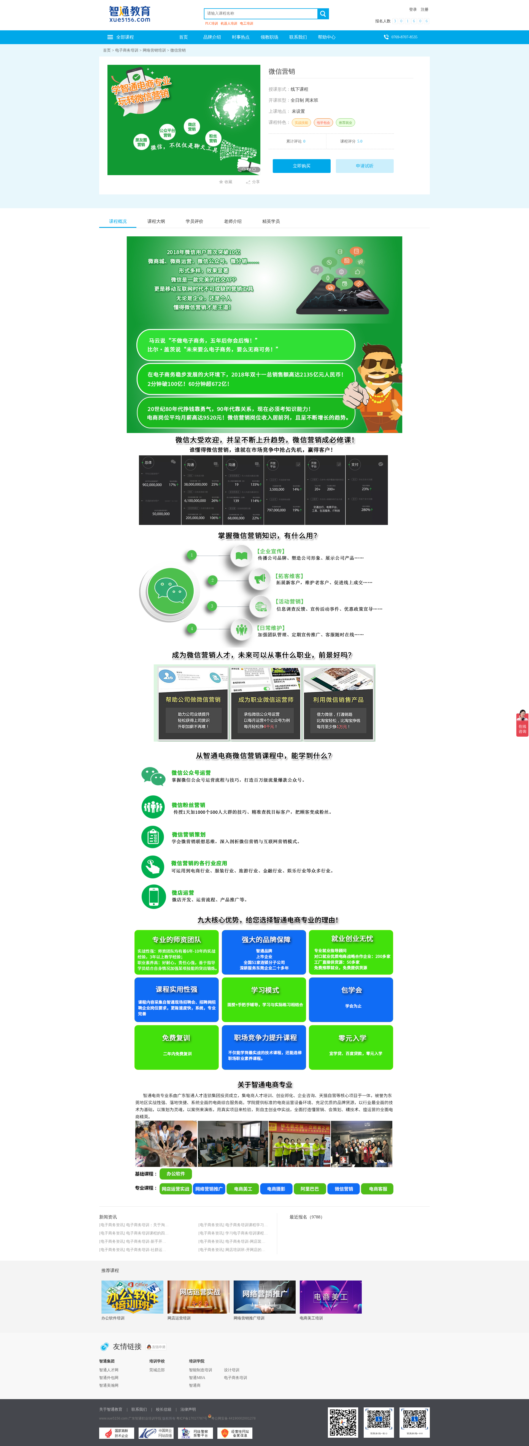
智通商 (195, 1385)
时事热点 (241, 37)
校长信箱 (163, 1409)
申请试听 (365, 166)
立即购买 (302, 166)
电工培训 (246, 23)
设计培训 (231, 1370)
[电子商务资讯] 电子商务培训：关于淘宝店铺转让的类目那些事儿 (155, 1225)
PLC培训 (211, 23)
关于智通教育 (110, 1409)
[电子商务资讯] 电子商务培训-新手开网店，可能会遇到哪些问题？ (155, 1241)
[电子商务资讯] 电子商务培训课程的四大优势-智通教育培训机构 (154, 1233)
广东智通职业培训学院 (144, 1418)
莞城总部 (157, 1370)
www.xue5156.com (113, 1418)
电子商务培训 (126, 50)
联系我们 (298, 37)
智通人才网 (108, 1370)
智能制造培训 (200, 1370)
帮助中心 (327, 37)
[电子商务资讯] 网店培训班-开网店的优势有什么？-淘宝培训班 (251, 1250)
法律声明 (188, 1409)
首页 (183, 37)
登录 (413, 9)
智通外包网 (108, 1378)
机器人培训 (229, 23)
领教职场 (269, 37)
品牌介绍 (212, 37)
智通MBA (197, 1378)
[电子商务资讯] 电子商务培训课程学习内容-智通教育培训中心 (251, 1225)
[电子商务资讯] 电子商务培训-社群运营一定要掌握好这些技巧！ (154, 1250)
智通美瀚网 (108, 1385)
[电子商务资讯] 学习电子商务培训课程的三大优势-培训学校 (249, 1233)
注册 (424, 9)
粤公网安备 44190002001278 (233, 1418)
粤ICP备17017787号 (191, 1418)
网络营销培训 (154, 50)
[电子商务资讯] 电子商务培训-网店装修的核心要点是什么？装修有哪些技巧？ (264, 1241)
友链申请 (156, 1347)
